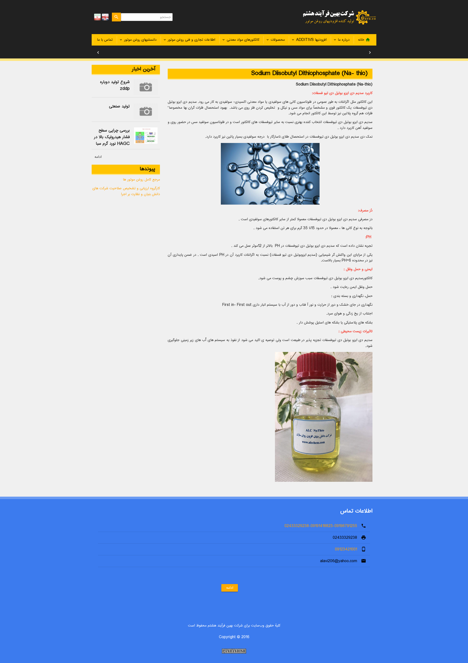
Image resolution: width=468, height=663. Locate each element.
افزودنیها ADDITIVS (311, 40)
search (116, 16)
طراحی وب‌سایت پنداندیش (234, 651)
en (105, 17)
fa (97, 17)
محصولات (278, 40)
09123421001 (346, 549)
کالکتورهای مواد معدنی (243, 40)
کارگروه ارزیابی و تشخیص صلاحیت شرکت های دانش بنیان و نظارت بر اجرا (126, 191)
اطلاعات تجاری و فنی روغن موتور (191, 40)
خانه (364, 40)
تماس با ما (105, 40)
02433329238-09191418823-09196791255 (320, 526)
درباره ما (344, 40)
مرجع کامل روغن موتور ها (141, 180)
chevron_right (369, 52)
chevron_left (98, 52)
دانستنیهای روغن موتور (140, 40)
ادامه (98, 157)
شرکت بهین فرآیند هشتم (336, 17)
